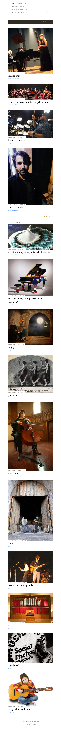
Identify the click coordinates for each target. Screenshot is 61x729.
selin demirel (14, 473)
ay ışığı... (12, 347)
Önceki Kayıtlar (48, 216)
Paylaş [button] (9, 78)
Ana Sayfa (15, 9)
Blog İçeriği (24, 9)
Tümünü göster (47, 22)
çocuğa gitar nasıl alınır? (20, 709)
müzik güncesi (19, 4)
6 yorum (14, 350)
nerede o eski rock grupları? (21, 585)
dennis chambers (16, 140)
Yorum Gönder (15, 78)
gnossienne (13, 395)
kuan (10, 543)
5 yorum (14, 588)
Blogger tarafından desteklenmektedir (31, 721)
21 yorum (14, 304)
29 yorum (14, 712)
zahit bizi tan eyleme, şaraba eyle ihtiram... (29, 252)
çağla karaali (14, 665)
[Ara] (52, 4)
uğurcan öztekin (16, 207)
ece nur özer (14, 75)
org (9, 625)
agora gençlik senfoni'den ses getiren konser (29, 102)
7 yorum (14, 546)
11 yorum (14, 475)
